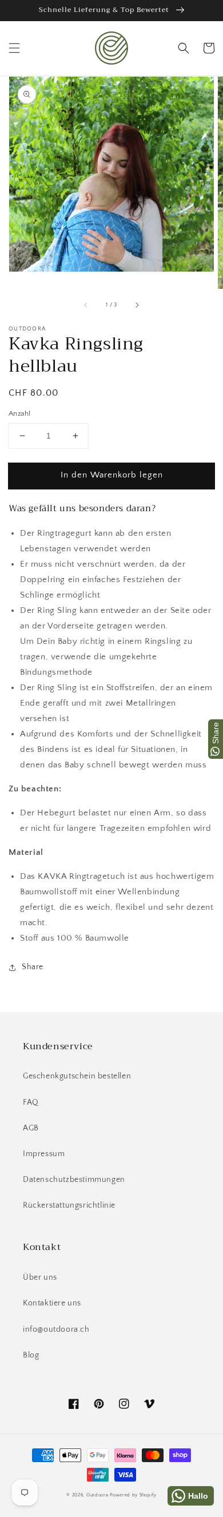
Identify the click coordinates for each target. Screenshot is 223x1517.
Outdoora (97, 1495)
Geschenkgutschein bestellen (77, 1076)
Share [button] (32, 966)
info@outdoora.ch (56, 1329)
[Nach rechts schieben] (136, 304)
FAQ (31, 1102)
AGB (31, 1128)
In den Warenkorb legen (112, 475)
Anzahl (19, 413)
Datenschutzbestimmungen (74, 1179)
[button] (14, 48)
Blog (31, 1355)
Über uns (40, 1277)
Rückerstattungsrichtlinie (69, 1205)
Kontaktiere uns (52, 1303)
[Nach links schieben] (86, 304)
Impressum (44, 1153)
